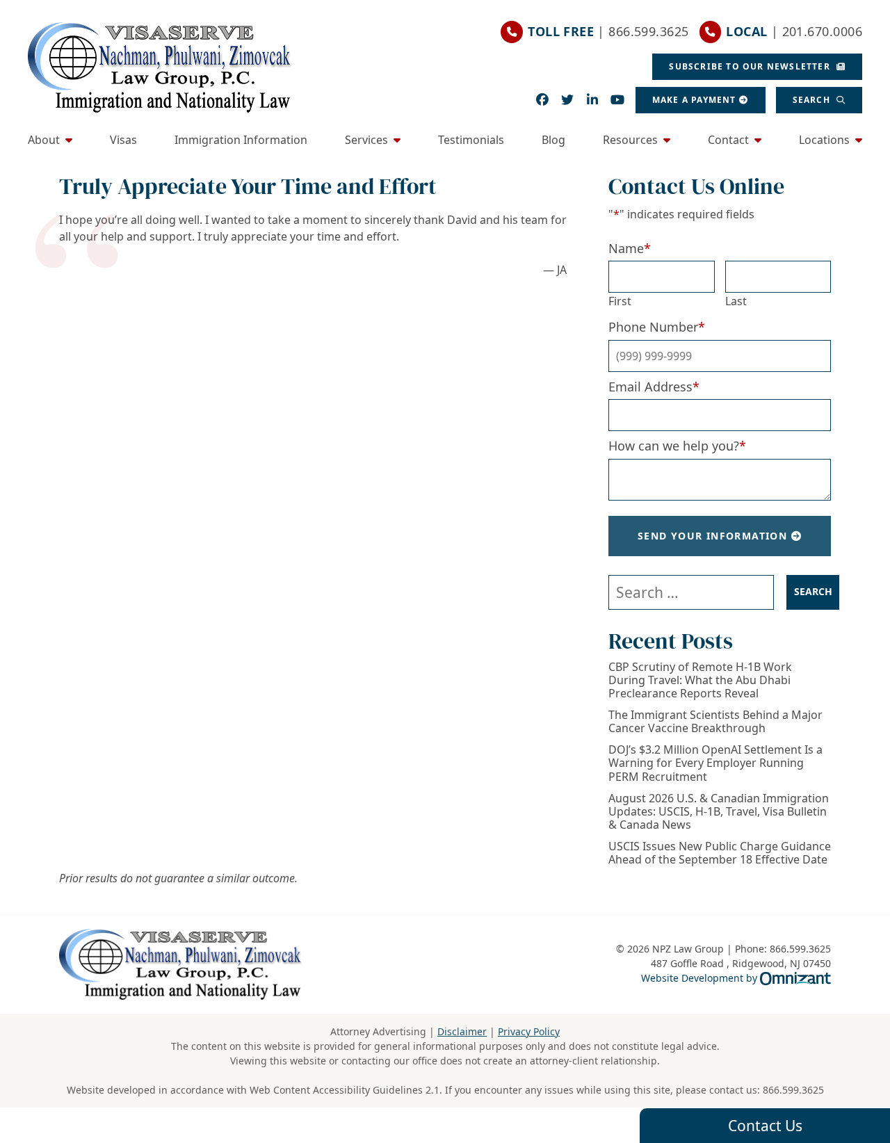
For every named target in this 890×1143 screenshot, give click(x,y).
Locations (824, 139)
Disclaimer (462, 1031)
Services (366, 139)
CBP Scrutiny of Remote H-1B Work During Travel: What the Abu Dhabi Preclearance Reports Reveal (700, 680)
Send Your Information (712, 535)
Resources (630, 139)
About (44, 139)
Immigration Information (241, 139)
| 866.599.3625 (608, 31)
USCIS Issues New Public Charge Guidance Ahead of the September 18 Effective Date (719, 853)
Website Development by (736, 977)
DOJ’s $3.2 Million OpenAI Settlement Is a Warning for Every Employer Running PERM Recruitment (715, 763)
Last (736, 301)
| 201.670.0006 (794, 31)
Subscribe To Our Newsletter (751, 66)
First (619, 301)
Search (813, 100)
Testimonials (471, 139)
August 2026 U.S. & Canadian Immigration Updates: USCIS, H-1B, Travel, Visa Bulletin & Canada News (718, 812)
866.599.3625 (793, 1089)
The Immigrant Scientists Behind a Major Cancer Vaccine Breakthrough (715, 721)
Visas (123, 139)
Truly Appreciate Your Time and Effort (248, 186)
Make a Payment (694, 100)
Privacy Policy (529, 1031)
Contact (728, 139)
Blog (553, 139)
